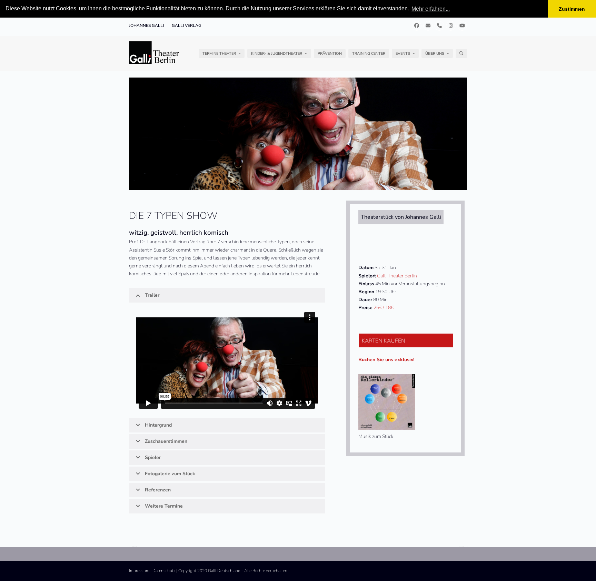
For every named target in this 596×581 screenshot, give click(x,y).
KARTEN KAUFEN (383, 341)
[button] (461, 53)
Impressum (139, 570)
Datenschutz (163, 570)
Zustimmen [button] (572, 9)
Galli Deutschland (224, 570)
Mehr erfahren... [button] (430, 9)
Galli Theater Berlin (397, 276)
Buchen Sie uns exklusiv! (386, 359)
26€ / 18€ (384, 307)
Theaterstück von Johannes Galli (401, 217)
